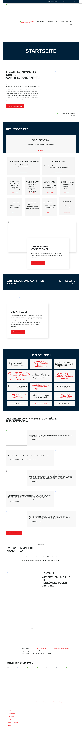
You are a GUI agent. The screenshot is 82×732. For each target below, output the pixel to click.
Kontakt (70, 24)
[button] (76, 23)
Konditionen (50, 21)
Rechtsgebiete (40, 21)
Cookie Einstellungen (58, 701)
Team (57, 21)
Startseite (32, 21)
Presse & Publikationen (66, 21)
